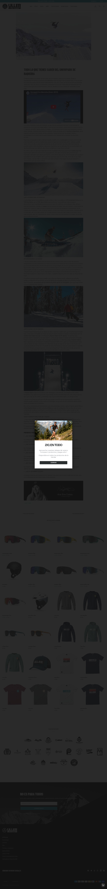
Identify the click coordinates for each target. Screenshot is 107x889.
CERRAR (54, 462)
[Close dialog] (70, 422)
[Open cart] (103, 885)
